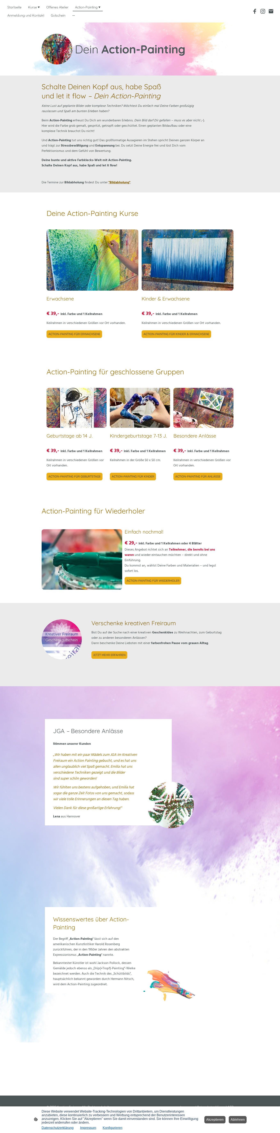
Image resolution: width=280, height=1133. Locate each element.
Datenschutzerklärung (58, 1128)
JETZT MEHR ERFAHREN (109, 655)
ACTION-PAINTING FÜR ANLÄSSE (198, 476)
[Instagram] (262, 11)
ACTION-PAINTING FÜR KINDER (133, 476)
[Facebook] (254, 11)
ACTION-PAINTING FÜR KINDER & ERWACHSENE (176, 334)
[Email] (271, 11)
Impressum (88, 1128)
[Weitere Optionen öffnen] (73, 15)
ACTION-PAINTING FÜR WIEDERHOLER (152, 581)
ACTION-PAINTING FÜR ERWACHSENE (74, 334)
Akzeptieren (215, 1119)
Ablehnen (238, 1119)
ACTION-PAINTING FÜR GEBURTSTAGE (74, 476)
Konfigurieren (112, 1128)
